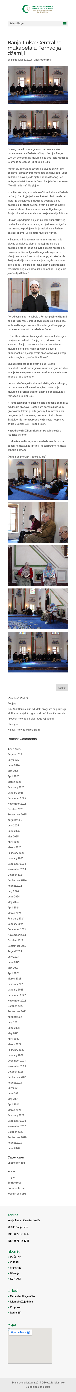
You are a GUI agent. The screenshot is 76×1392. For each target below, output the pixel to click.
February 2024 (16, 918)
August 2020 (15, 1142)
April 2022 (13, 1038)
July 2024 (13, 891)
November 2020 (17, 1126)
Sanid (14, 59)
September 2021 (17, 1077)
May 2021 (13, 1099)
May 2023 (13, 967)
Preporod (15, 1307)
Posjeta (12, 703)
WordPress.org (17, 1193)
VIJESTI (14, 1262)
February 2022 (16, 1049)
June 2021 (14, 1093)
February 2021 (16, 1115)
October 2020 (15, 1131)
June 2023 (14, 962)
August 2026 (15, 754)
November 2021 (17, 1066)
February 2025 (16, 852)
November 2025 (17, 803)
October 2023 (15, 940)
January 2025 (15, 858)
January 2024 (15, 923)
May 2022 (13, 1033)
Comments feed (17, 1188)
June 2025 (14, 831)
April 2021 (13, 1104)
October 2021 (15, 1071)
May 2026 (13, 770)
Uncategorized (42, 59)
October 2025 (15, 809)
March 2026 (14, 781)
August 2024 (15, 885)
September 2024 (17, 880)
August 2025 (15, 820)
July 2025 (13, 825)
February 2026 (16, 787)
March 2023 (14, 978)
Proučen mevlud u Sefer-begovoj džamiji (31, 718)
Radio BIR (15, 1312)
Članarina (15, 1267)
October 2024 (15, 874)
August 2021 (15, 1082)
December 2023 (17, 929)
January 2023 (15, 989)
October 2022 (15, 1006)
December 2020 (17, 1120)
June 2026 (14, 765)
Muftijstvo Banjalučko (22, 1296)
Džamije (14, 1273)
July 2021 (13, 1088)
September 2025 (17, 814)
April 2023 (13, 973)
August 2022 (15, 1017)
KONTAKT (15, 1278)
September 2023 (17, 946)
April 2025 (13, 841)
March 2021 (14, 1110)
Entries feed (15, 1182)
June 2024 (14, 896)
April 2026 (13, 776)
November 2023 (17, 935)
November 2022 (17, 1000)
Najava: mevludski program (24, 729)
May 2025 (13, 836)
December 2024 (17, 863)
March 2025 (14, 847)
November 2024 (17, 869)
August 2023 (15, 951)
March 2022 (14, 1044)
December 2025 (17, 798)
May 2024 (13, 902)
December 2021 (17, 1060)
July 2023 (13, 956)
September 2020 (17, 1137)
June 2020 (14, 1148)
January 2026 (15, 792)
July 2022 (13, 1022)
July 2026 (13, 760)
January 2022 (15, 1055)
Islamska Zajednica (21, 1301)
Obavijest (13, 724)
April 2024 (13, 907)
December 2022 (17, 995)
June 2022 (14, 1028)
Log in (11, 1177)
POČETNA (15, 1256)
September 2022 (17, 1011)
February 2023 (16, 984)
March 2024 (14, 913)
